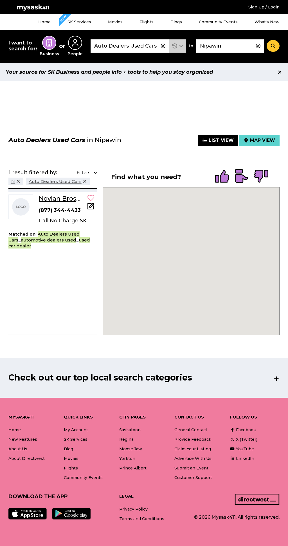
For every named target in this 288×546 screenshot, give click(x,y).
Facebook (245, 429)
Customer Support (193, 477)
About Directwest (26, 458)
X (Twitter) (246, 439)
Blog (68, 448)
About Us (17, 448)
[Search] (273, 46)
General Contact (190, 429)
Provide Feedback (192, 439)
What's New (267, 21)
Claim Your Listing (192, 448)
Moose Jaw (130, 448)
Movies (115, 21)
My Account (76, 429)
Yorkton (127, 458)
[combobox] (130, 46)
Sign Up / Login (264, 7)
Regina (126, 439)
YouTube (244, 448)
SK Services (79, 21)
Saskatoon (130, 429)
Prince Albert (133, 468)
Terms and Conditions (141, 518)
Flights (147, 21)
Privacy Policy (133, 509)
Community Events (218, 21)
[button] (177, 46)
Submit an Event (191, 468)
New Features (22, 439)
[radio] (222, 176)
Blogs (176, 21)
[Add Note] (90, 208)
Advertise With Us (193, 458)
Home (44, 21)
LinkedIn (244, 458)
